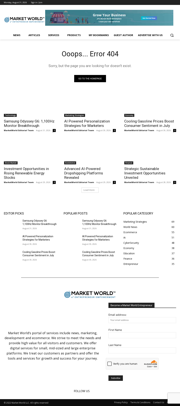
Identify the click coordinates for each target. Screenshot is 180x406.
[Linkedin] (169, 3)
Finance (128, 163)
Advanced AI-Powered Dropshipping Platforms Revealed (83, 173)
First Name (115, 330)
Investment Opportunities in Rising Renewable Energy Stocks (26, 173)
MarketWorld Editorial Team (19, 130)
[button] (172, 35)
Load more (89, 189)
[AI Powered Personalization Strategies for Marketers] (90, 104)
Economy (129, 115)
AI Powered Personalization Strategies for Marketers (87, 123)
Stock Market (11, 163)
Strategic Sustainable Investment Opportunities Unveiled (144, 173)
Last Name (114, 345)
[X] (174, 3)
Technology (10, 115)
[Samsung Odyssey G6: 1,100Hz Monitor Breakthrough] (30, 104)
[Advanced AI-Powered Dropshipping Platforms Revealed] (90, 151)
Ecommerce (70, 163)
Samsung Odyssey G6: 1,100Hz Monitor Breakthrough (29, 123)
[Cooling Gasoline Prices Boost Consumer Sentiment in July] (150, 104)
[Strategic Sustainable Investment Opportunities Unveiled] (150, 151)
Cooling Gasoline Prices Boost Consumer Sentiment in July (149, 123)
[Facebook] (164, 3)
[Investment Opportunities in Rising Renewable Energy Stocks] (30, 151)
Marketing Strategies (74, 115)
